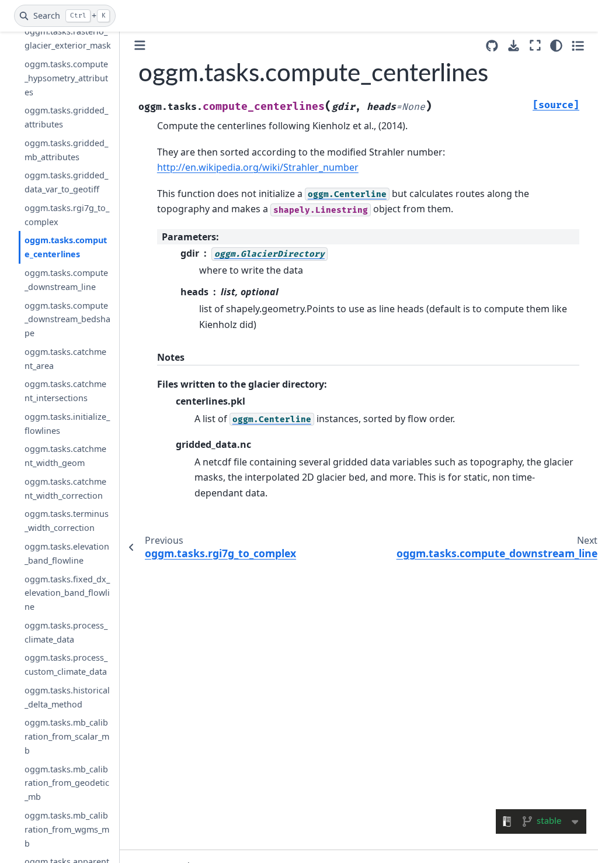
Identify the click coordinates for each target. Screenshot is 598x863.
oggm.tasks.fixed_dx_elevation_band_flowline (67, 593)
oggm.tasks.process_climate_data (66, 632)
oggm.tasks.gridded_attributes (66, 117)
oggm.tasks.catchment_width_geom (65, 455)
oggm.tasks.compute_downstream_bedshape (67, 319)
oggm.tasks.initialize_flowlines (67, 423)
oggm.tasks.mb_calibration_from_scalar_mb (67, 736)
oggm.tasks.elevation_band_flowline (67, 553)
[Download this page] (513, 46)
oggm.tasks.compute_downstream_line (66, 279)
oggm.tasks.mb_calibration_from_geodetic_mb (67, 783)
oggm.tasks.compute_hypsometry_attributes (66, 78)
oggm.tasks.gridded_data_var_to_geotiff (66, 182)
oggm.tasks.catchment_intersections (65, 390)
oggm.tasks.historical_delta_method (67, 697)
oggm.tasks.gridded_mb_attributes (66, 150)
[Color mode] (556, 46)
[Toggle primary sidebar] (140, 45)
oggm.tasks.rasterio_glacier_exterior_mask (68, 38)
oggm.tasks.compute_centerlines (66, 247)
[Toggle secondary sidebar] (578, 45)
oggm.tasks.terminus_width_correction (67, 520)
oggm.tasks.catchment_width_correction (65, 488)
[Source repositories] (492, 46)
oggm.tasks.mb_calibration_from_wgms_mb (67, 829)
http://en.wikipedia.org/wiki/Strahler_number (258, 167)
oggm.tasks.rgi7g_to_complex (67, 214)
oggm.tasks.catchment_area (65, 358)
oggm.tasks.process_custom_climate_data (66, 664)
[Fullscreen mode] (535, 45)
